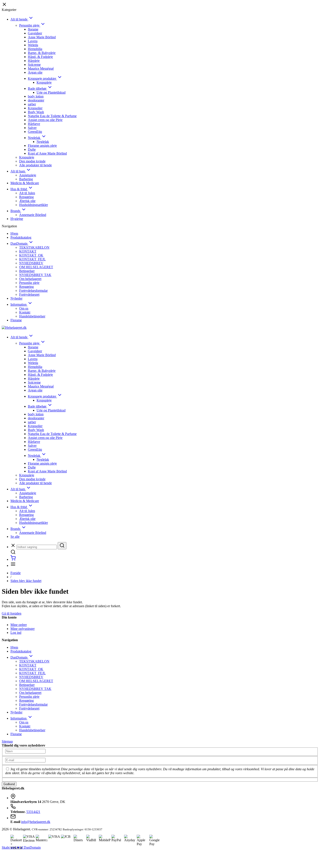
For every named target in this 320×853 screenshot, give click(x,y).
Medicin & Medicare (24, 183)
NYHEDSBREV (31, 263)
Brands (15, 211)
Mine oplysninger (22, 628)
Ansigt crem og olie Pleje (45, 120)
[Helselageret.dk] (14, 327)
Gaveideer (35, 33)
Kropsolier (35, 108)
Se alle (15, 536)
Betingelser (27, 271)
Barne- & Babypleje (42, 53)
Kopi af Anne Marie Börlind (47, 153)
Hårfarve (34, 124)
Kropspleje (44, 82)
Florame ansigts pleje (42, 145)
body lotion (36, 96)
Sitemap (7, 741)
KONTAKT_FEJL (32, 259)
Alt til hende (19, 19)
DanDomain (19, 243)
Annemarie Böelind (32, 215)
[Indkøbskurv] (13, 559)
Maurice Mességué (41, 68)
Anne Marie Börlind (42, 37)
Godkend (9, 784)
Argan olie (35, 72)
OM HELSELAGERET (36, 267)
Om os (23, 308)
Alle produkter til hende (35, 165)
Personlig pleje (29, 25)
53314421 (33, 812)
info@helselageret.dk (35, 822)
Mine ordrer (18, 625)
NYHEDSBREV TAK (35, 275)
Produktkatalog (20, 237)
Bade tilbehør (37, 88)
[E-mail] (25, 760)
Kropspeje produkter (42, 78)
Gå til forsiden (11, 613)
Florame (16, 320)
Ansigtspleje (27, 175)
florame (33, 29)
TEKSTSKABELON (34, 247)
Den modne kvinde (32, 161)
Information (18, 304)
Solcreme (34, 64)
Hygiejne (16, 219)
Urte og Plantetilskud (51, 92)
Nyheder (16, 298)
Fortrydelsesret (29, 294)
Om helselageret (30, 279)
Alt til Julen (27, 193)
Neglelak (34, 138)
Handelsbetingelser (32, 316)
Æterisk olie (27, 201)
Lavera (32, 41)
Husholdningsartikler (33, 205)
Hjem (14, 233)
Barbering (26, 179)
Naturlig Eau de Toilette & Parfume (52, 116)
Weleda (33, 45)
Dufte (32, 149)
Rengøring (26, 197)
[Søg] (62, 545)
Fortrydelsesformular (33, 290)
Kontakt (24, 312)
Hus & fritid (19, 189)
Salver (32, 128)
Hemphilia (35, 49)
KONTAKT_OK (31, 255)
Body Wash (36, 112)
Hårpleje (34, 60)
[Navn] (25, 751)
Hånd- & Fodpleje (40, 57)
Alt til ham (18, 171)
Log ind (15, 632)
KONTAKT (27, 251)
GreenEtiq (35, 131)
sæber (32, 104)
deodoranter (36, 100)
